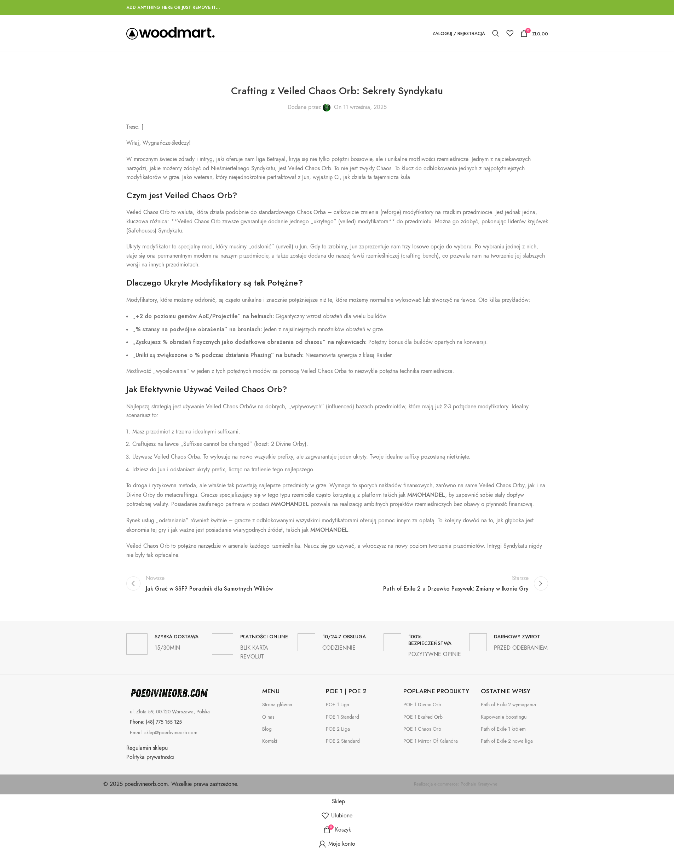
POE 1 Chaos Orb (422, 729)
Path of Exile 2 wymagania (508, 704)
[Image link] (168, 693)
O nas (268, 717)
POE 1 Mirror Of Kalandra (430, 741)
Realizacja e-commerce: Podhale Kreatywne (455, 784)
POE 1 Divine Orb (422, 704)
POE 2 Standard (343, 741)
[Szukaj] (496, 33)
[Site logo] (170, 33)
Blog (267, 729)
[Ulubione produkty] (510, 33)
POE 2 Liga (338, 729)
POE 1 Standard (342, 717)
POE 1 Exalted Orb (423, 717)
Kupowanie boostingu (503, 717)
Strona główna (277, 704)
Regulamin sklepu (147, 748)
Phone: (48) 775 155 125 (156, 722)
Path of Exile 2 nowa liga (507, 741)
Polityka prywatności (150, 757)
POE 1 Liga (337, 704)
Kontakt (269, 741)
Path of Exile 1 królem (503, 729)
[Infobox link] (165, 644)
